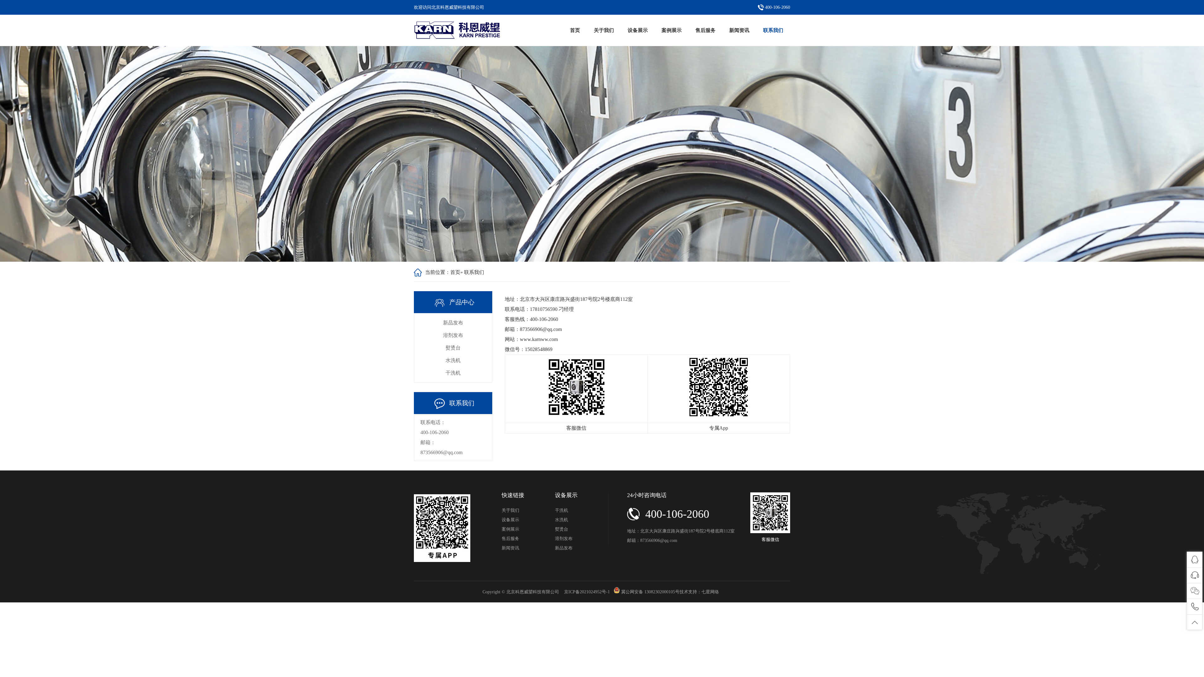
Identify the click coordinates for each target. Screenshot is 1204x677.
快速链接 (513, 495)
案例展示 (672, 30)
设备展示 (638, 30)
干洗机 (453, 372)
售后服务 (705, 30)
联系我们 (773, 30)
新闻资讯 (739, 30)
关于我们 (604, 30)
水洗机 (453, 360)
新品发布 (453, 322)
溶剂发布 (453, 335)
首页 (575, 30)
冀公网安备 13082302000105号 (650, 592)
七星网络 (710, 592)
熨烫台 (453, 347)
